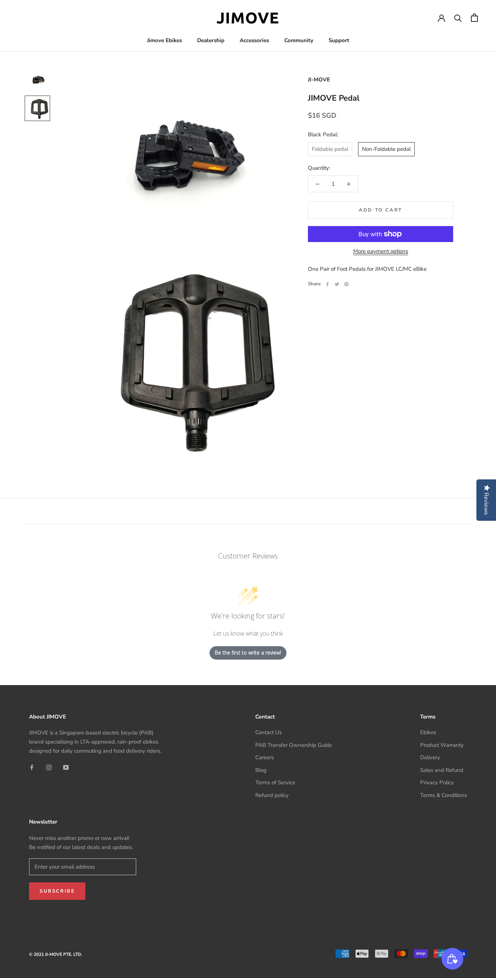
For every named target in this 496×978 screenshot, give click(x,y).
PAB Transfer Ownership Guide (293, 745)
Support (339, 40)
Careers (264, 757)
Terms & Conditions (443, 795)
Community (298, 40)
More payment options (380, 251)
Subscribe (57, 891)
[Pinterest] (346, 284)
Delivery (430, 757)
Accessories (254, 40)
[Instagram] (49, 767)
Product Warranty (442, 745)
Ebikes (428, 732)
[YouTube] (66, 767)
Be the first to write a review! (248, 652)
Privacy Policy (437, 782)
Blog (261, 770)
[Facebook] (327, 284)
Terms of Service (275, 782)
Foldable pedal (330, 149)
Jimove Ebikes (164, 40)
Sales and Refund (441, 770)
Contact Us (268, 732)
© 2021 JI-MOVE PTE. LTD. (55, 954)
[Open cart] (474, 17)
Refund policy (272, 795)
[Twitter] (337, 284)
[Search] (458, 17)
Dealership (210, 40)
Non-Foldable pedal (386, 149)
